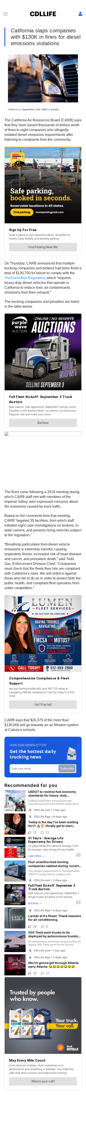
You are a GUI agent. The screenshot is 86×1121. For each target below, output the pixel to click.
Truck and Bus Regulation (24, 278)
